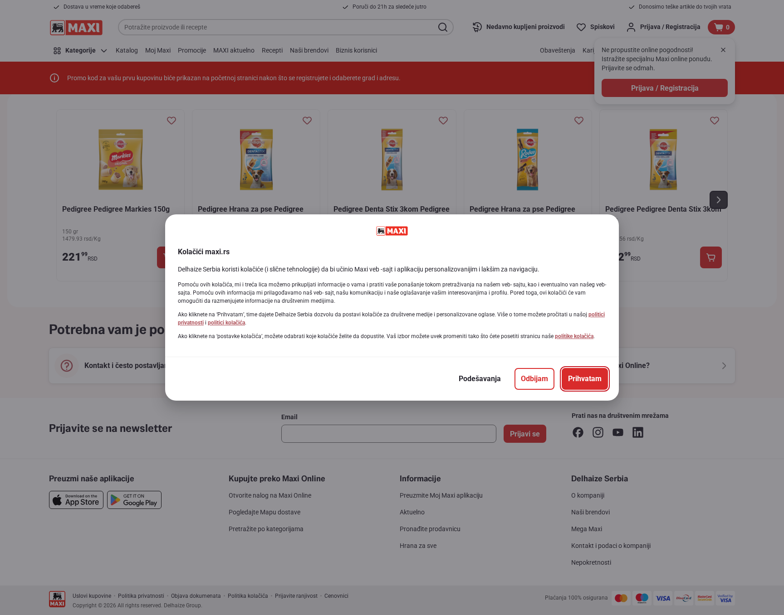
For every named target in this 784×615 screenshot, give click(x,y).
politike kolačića (574, 336)
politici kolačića (226, 323)
